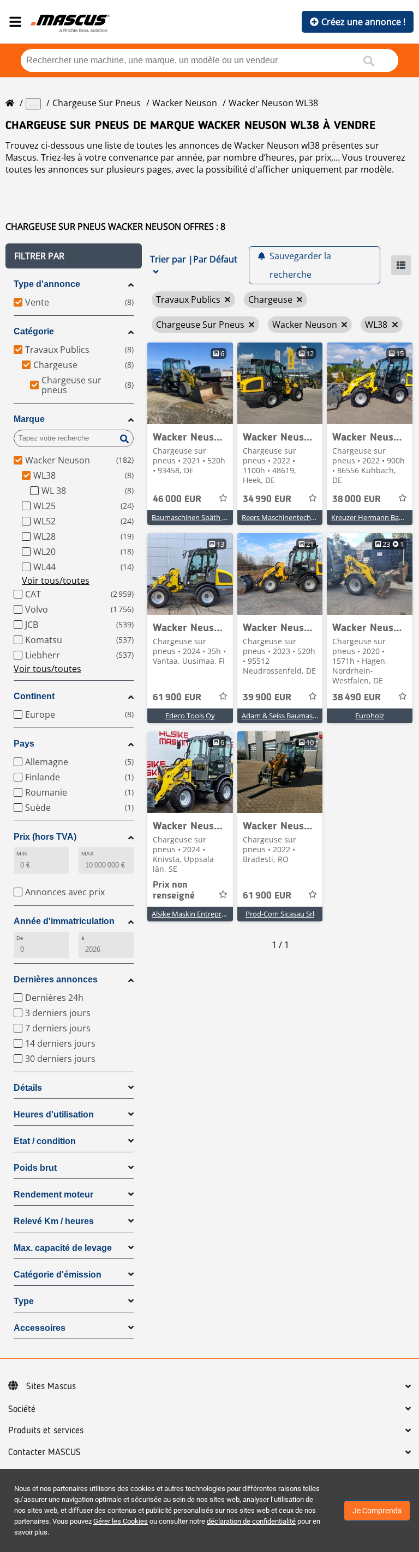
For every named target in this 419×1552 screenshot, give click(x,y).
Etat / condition (45, 1141)
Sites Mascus (51, 1386)
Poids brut (35, 1167)
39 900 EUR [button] (267, 697)
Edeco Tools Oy (190, 715)
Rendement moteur (53, 1194)
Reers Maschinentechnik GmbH (293, 517)
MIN (21, 854)
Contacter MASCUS (44, 1452)
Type (24, 1301)
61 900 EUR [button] (177, 697)
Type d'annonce (47, 284)
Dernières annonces (56, 979)
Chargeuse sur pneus (96, 103)
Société (21, 1409)
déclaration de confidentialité (251, 1521)
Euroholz (369, 715)
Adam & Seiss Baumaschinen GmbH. (300, 715)
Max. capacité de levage (63, 1247)
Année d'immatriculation (64, 921)
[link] (190, 383)
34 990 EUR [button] (267, 499)
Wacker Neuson (184, 103)
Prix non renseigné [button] (174, 890)
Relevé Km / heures (54, 1221)
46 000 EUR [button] (177, 499)
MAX (87, 854)
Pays (24, 743)
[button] (73, 255)
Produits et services (45, 1430)
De (19, 938)
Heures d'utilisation (54, 1114)
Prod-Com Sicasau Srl (280, 914)
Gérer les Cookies (120, 1521)
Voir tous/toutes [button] (55, 580)
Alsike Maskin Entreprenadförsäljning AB (217, 914)
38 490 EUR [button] (356, 697)
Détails (28, 1087)
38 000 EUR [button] (356, 499)
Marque (29, 419)
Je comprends (377, 1510)
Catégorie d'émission (57, 1274)
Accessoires (39, 1328)
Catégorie (34, 331)
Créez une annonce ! (363, 22)
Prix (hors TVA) (45, 836)
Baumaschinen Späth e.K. (193, 517)
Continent (34, 696)
